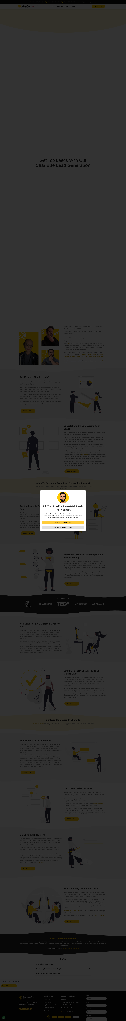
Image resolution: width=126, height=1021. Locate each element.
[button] (83, 492)
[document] (63, 510)
